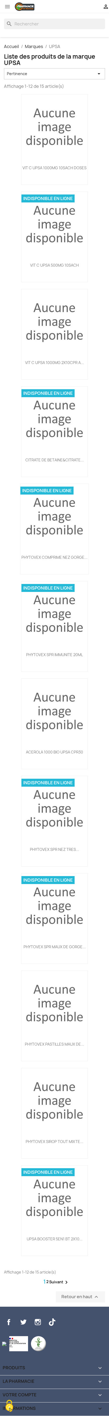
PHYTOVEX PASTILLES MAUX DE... (54, 1044)
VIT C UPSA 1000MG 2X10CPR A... (54, 362)
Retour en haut (80, 1297)
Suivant (59, 1282)
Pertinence (54, 74)
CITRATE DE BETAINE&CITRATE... (54, 459)
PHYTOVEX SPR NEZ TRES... (54, 849)
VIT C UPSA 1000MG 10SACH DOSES (54, 167)
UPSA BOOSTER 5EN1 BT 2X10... (55, 1238)
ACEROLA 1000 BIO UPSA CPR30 (54, 752)
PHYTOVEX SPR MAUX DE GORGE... (55, 946)
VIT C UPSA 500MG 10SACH (54, 265)
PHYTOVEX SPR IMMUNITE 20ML (54, 654)
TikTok (52, 1322)
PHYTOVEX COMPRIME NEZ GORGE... (54, 557)
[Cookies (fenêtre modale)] (9, 1406)
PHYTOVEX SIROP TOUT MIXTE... (54, 1141)
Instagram (38, 1322)
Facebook (8, 1322)
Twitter (23, 1322)
